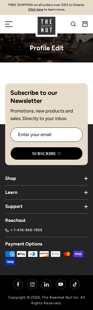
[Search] (73, 24)
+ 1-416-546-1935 (26, 230)
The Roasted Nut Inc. (61, 297)
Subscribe (44, 153)
